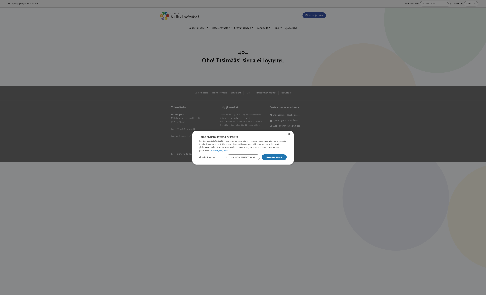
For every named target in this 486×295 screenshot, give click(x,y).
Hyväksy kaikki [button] (274, 157)
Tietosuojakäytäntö (219, 150)
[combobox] (289, 134)
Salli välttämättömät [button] (243, 157)
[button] (207, 157)
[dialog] (243, 147)
